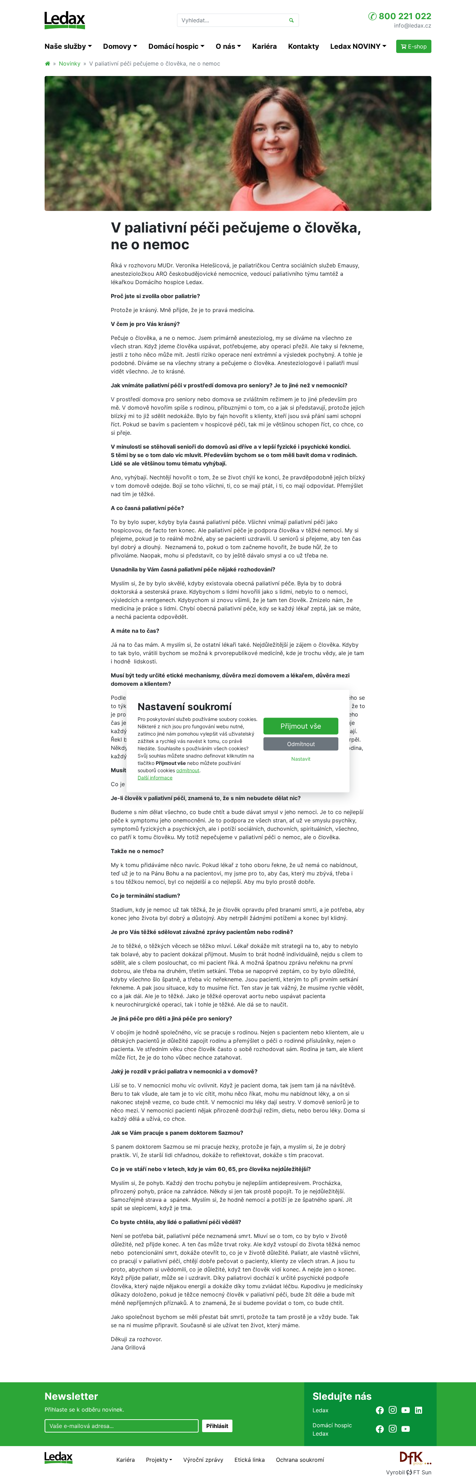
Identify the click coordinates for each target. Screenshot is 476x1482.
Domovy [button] (117, 46)
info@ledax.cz (412, 25)
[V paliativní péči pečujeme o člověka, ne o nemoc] (238, 143)
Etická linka (250, 1459)
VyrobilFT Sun (408, 1472)
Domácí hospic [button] (173, 46)
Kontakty (303, 46)
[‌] (380, 1410)
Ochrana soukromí (300, 1459)
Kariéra (264, 46)
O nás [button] (225, 46)
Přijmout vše (301, 726)
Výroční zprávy (203, 1459)
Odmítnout (301, 743)
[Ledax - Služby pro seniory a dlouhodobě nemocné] (47, 63)
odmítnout (187, 770)
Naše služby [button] (65, 46)
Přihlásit (217, 1425)
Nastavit (300, 759)
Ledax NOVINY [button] (355, 46)
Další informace (155, 778)
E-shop (416, 46)
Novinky (69, 63)
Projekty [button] (157, 1459)
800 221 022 (404, 16)
